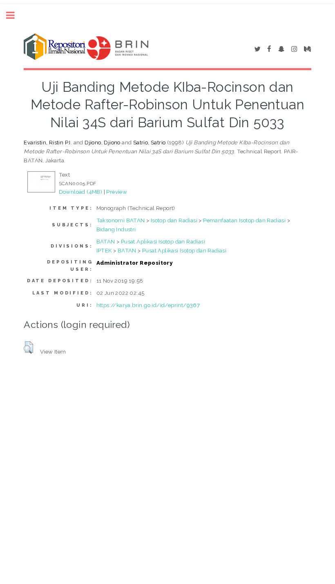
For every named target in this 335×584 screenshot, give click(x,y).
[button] (28, 347)
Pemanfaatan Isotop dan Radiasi (244, 220)
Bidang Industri (116, 229)
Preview (116, 191)
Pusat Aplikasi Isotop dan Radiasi (163, 241)
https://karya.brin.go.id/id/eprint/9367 (148, 305)
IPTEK (104, 250)
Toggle (14, 15)
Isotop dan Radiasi (174, 220)
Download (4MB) (81, 191)
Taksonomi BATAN (120, 220)
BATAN (105, 241)
